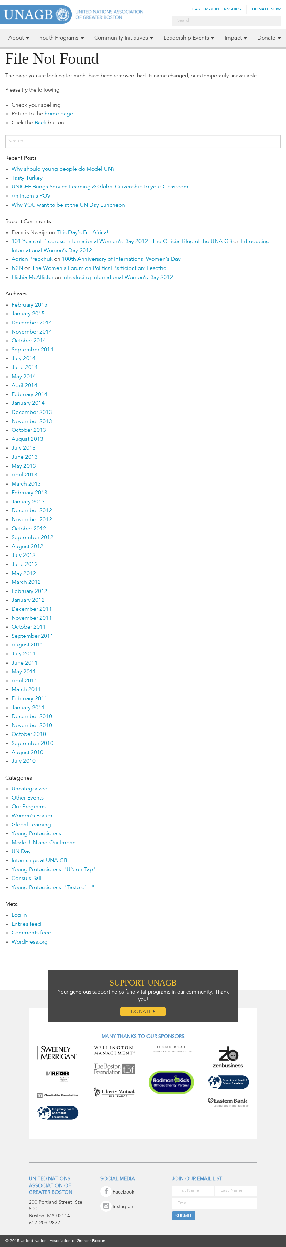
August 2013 (27, 439)
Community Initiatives (121, 38)
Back (40, 123)
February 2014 (29, 394)
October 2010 (29, 734)
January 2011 (28, 708)
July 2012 (24, 555)
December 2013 (32, 412)
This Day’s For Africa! (82, 233)
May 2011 (24, 672)
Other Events (28, 798)
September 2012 (32, 537)
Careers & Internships (216, 9)
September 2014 (32, 350)
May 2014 (24, 377)
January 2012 (28, 600)
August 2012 (27, 547)
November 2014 (32, 332)
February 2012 (29, 591)
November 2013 (32, 421)
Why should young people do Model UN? (63, 169)
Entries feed (26, 924)
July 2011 (24, 654)
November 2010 (32, 726)
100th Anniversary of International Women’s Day (121, 259)
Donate (266, 38)
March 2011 (26, 690)
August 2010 (27, 752)
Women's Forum (32, 816)
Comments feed (32, 933)
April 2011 (24, 681)
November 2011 (32, 618)
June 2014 (25, 368)
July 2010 (24, 761)
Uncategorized (30, 789)
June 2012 (25, 564)
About (16, 38)
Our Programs (29, 807)
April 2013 (24, 475)
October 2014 (29, 341)
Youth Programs (58, 38)
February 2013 (29, 493)
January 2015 (28, 314)
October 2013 (29, 430)
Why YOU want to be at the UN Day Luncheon (68, 205)
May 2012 (24, 573)
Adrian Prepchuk (32, 259)
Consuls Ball (27, 878)
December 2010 (32, 716)
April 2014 (24, 385)
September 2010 (32, 743)
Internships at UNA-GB (39, 860)
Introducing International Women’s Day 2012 (117, 277)
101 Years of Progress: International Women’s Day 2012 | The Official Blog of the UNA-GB (122, 241)
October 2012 (29, 529)
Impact (233, 38)
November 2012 (32, 520)
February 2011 (29, 699)
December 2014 (32, 323)
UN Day (21, 851)
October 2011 (29, 627)
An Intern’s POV (31, 196)
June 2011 (25, 663)
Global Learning (31, 825)
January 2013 (28, 502)
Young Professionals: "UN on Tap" (54, 870)
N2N (17, 268)
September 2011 (32, 636)
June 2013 (25, 457)
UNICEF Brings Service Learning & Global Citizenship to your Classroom (100, 187)
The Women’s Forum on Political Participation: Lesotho (99, 268)
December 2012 (32, 511)
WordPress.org (30, 942)
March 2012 (26, 582)
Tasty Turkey (27, 178)
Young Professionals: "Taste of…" (53, 887)
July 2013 (24, 448)
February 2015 (29, 305)
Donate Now (266, 9)
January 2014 (28, 403)
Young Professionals (36, 834)
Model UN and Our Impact (44, 843)
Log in (19, 915)
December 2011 (32, 609)
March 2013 (26, 484)
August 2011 (27, 645)
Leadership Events (186, 38)
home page (59, 114)
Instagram (124, 1207)
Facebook (123, 1192)
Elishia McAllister (32, 277)
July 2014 (24, 358)
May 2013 (24, 466)
